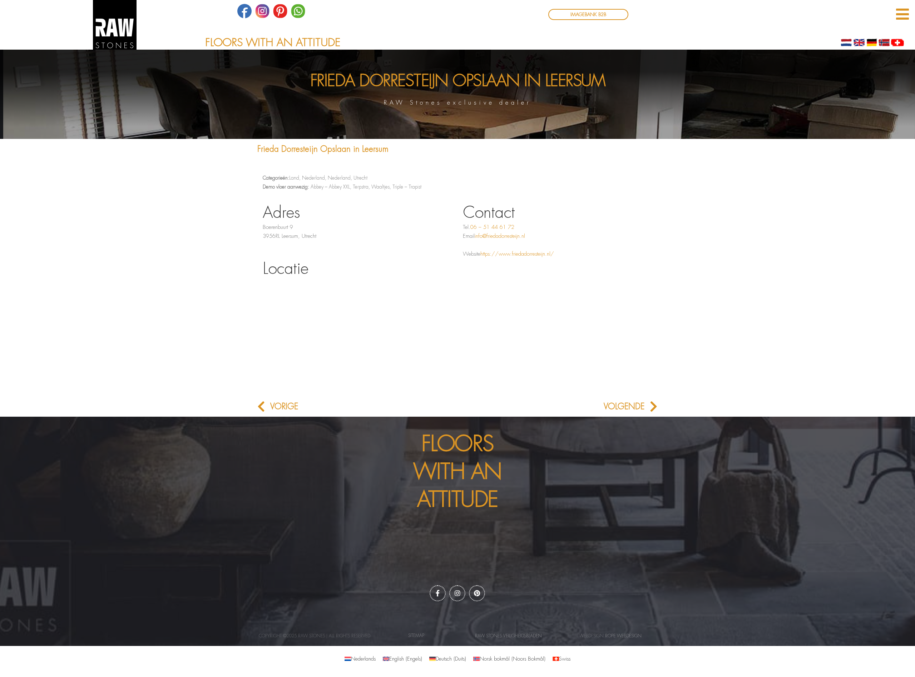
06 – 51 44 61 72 (492, 227)
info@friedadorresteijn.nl (500, 236)
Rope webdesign (623, 636)
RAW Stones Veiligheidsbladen (508, 636)
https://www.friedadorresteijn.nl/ (517, 254)
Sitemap (416, 635)
